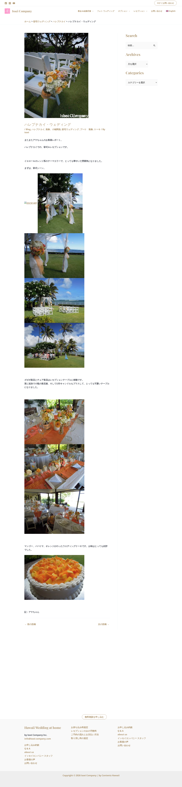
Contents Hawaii (111, 775)
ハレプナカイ (38, 129)
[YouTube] (14, 3)
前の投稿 (30, 624)
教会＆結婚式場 (84, 11)
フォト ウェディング (105, 11)
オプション (123, 11)
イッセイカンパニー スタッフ (38, 755)
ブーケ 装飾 (86, 129)
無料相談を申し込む (94, 716)
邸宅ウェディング (70, 129)
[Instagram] (10, 3)
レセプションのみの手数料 (84, 730)
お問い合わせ (156, 11)
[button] (165, 3)
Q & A (27, 748)
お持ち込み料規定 (79, 727)
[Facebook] (6, 3)
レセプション (139, 11)
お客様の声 (29, 759)
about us (29, 752)
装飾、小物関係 (53, 129)
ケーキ (97, 129)
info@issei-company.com (37, 738)
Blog (28, 129)
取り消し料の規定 (79, 738)
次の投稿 (103, 624)
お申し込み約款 (31, 744)
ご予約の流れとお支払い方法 (85, 734)
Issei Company (22, 11)
